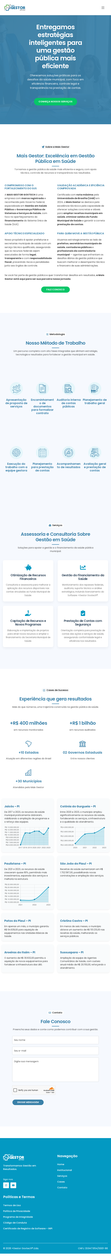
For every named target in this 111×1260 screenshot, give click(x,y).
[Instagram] (6, 1185)
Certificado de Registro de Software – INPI (27, 1228)
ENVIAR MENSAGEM (28, 1102)
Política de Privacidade (16, 1211)
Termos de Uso (12, 1205)
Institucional (64, 1170)
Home (60, 1164)
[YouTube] (13, 1185)
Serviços (62, 1176)
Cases (61, 1181)
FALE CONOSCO (55, 289)
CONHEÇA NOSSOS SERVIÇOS (55, 101)
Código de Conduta (15, 1222)
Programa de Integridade (18, 1217)
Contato (62, 1187)
